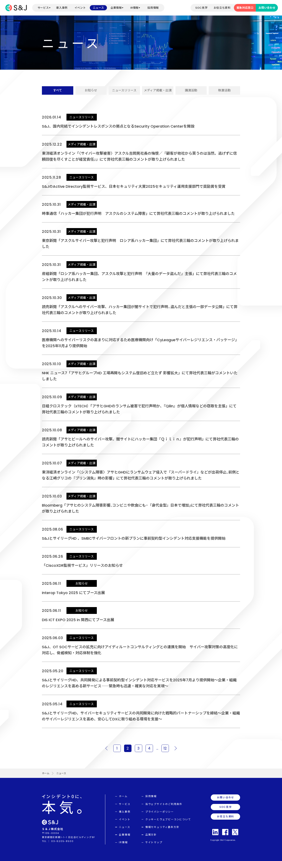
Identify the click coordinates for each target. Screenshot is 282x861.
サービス (43, 8)
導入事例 (62, 8)
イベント (80, 8)
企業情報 (116, 8)
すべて (57, 90)
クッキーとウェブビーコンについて (168, 819)
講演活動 (191, 90)
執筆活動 (224, 90)
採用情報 (153, 8)
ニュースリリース (124, 90)
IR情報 (134, 8)
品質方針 (151, 834)
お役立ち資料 (222, 8)
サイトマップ (153, 842)
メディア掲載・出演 (158, 90)
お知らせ (91, 90)
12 (165, 748)
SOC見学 (201, 8)
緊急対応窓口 (245, 8)
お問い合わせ (266, 8)
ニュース (98, 8)
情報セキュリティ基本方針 (162, 827)
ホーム (45, 773)
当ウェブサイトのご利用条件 (163, 804)
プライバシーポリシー (159, 811)
